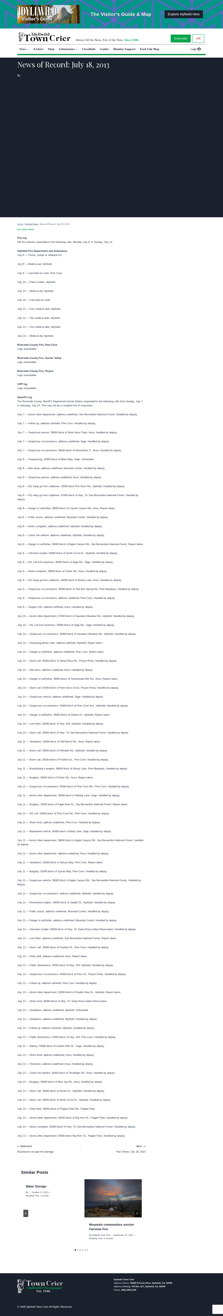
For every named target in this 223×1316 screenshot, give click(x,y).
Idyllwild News (25, 229)
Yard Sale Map (149, 49)
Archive (38, 49)
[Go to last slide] (25, 1213)
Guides (104, 49)
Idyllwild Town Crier (101, 1235)
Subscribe (180, 38)
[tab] (75, 1250)
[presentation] (113, 1198)
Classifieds (89, 49)
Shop (51, 49)
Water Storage (36, 1186)
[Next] (137, 1213)
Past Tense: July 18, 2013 (130, 1149)
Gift (198, 38)
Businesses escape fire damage (35, 1149)
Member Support (124, 49)
